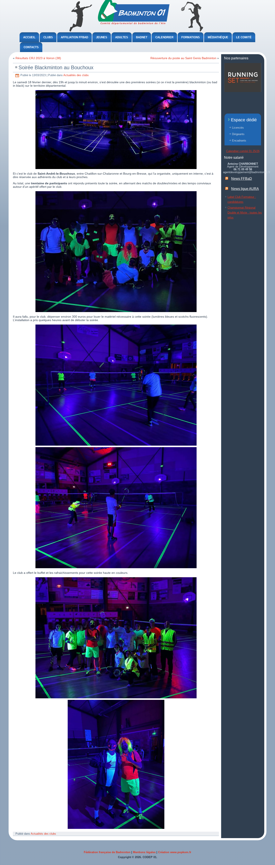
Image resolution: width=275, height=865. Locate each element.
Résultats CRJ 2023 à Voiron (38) (38, 58)
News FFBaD (241, 178)
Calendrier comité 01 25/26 (243, 151)
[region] (242, 77)
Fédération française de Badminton (107, 852)
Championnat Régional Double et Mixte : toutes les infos (245, 212)
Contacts (31, 47)
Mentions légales (144, 852)
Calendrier (164, 37)
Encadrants (239, 140)
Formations (190, 37)
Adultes (121, 37)
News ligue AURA (245, 189)
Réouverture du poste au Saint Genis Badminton (183, 58)
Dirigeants (238, 134)
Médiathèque (218, 37)
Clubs (48, 37)
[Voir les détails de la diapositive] (242, 77)
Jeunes (101, 37)
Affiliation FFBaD (74, 37)
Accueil (29, 37)
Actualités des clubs (76, 75)
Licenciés (238, 127)
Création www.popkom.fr (174, 852)
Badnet (141, 37)
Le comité (244, 37)
